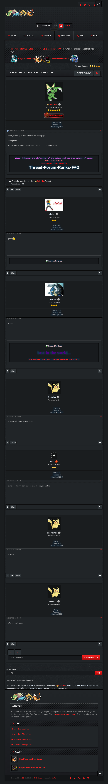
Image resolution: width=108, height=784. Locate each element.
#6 (100, 549)
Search (47, 36)
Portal (30, 36)
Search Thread (91, 658)
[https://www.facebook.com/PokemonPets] (80, 4)
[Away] (56, 462)
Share (18, 189)
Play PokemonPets (26, 59)
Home (13, 36)
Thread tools (83, 73)
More (96, 36)
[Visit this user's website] (7, 189)
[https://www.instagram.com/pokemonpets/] (88, 778)
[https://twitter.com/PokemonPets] (84, 4)
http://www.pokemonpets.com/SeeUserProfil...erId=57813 (54, 359)
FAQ (82, 36)
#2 (100, 233)
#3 (100, 318)
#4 (100, 416)
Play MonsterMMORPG (60, 59)
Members (65, 36)
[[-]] (10, 181)
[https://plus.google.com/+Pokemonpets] (90, 4)
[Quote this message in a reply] (100, 189)
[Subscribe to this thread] (97, 73)
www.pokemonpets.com (65, 714)
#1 (100, 131)
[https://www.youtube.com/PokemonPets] (84, 778)
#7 (100, 618)
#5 (100, 481)
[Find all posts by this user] (12, 189)
